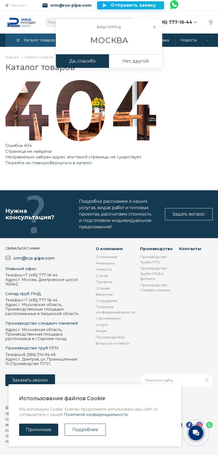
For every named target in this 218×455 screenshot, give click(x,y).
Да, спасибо (82, 61)
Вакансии (104, 294)
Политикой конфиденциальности (96, 414)
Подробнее (85, 429)
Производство (156, 248)
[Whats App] (174, 5)
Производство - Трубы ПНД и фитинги (154, 273)
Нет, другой (136, 61)
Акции (101, 331)
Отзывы (103, 288)
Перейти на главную (27, 162)
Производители (110, 337)
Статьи (102, 276)
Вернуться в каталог (71, 162)
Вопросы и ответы (112, 343)
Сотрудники (106, 301)
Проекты (104, 282)
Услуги (102, 324)
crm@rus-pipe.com (71, 5)
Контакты (190, 248)
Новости (104, 269)
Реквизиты (105, 263)
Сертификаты (108, 318)
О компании (109, 248)
